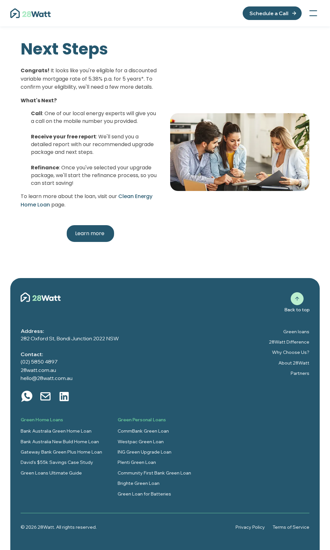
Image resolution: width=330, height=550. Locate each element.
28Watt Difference (289, 342)
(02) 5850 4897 (39, 361)
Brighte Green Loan (139, 483)
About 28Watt (293, 363)
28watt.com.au (38, 370)
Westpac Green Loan (141, 442)
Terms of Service (291, 527)
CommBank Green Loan (143, 431)
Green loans (296, 332)
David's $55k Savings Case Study (57, 462)
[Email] (45, 396)
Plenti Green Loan (137, 462)
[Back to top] (297, 298)
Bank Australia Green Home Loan (56, 431)
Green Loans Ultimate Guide (51, 473)
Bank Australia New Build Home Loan (60, 442)
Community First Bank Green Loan (154, 473)
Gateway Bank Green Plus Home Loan (61, 452)
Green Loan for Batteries (144, 494)
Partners (300, 373)
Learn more (90, 233)
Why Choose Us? (290, 352)
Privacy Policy (250, 527)
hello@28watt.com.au (47, 378)
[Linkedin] (64, 396)
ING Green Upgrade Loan (144, 452)
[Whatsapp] (27, 396)
